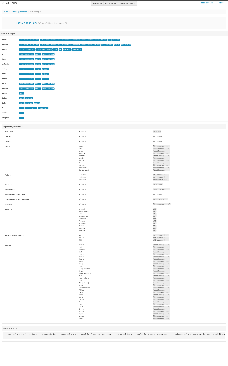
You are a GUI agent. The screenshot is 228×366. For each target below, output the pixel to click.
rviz (109, 39)
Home (6, 12)
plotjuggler (104, 39)
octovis (97, 39)
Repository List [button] (111, 3)
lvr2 (21, 39)
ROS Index (11, 3)
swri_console (115, 39)
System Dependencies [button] (127, 3)
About (222, 3)
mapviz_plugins (34, 39)
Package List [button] (97, 3)
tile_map (53, 39)
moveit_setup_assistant (79, 39)
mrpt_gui (90, 39)
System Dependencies (19, 12)
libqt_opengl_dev (126, 44)
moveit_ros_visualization (64, 39)
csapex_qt (37, 103)
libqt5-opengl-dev (26, 23)
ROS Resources (207, 3)
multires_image (44, 39)
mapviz (26, 39)
